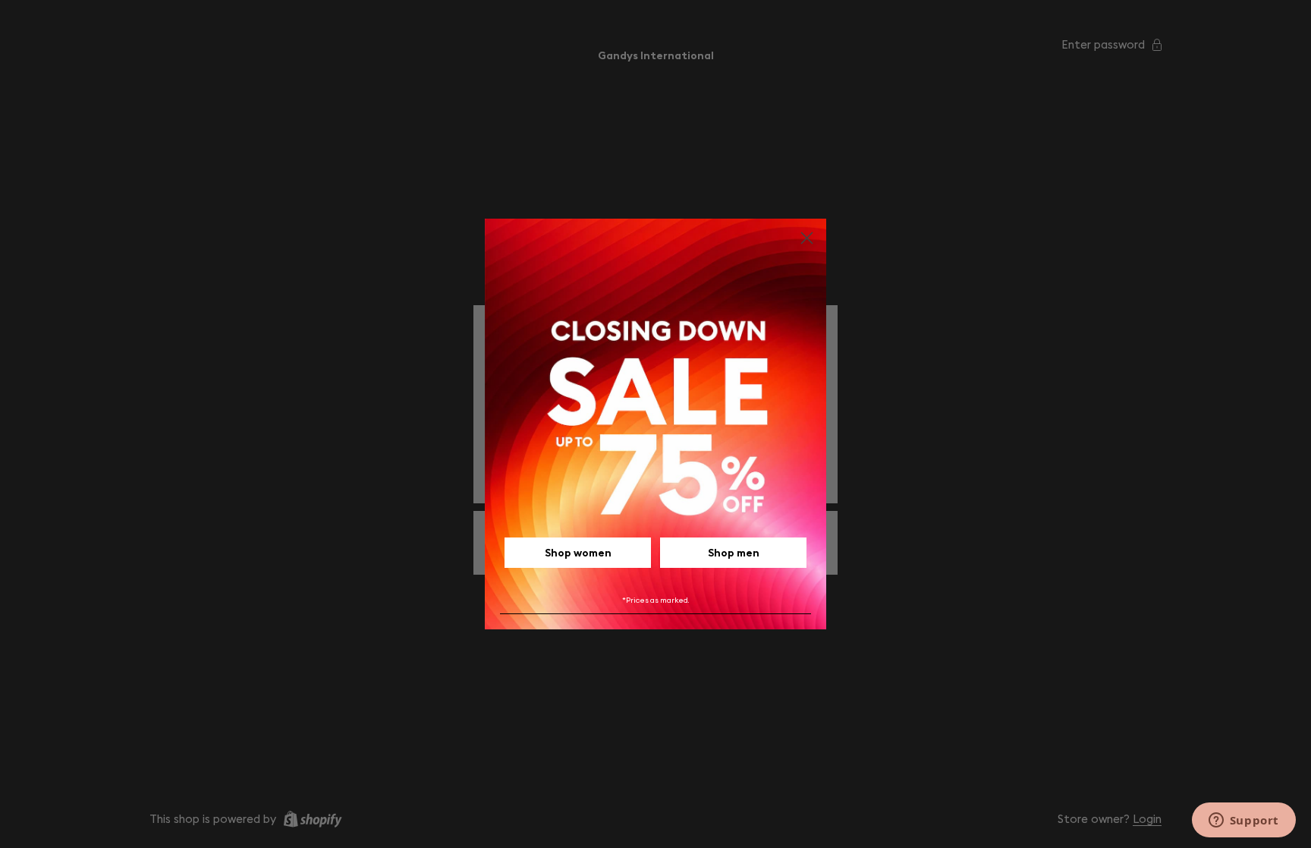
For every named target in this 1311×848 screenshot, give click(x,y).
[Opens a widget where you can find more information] (1243, 821)
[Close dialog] (807, 238)
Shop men (733, 553)
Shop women (578, 553)
